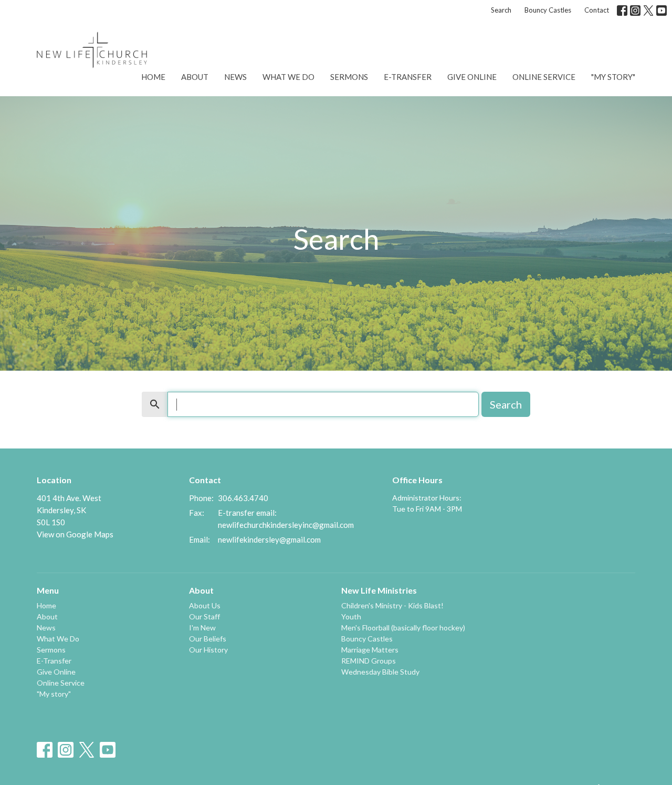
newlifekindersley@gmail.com (269, 539)
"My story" (613, 76)
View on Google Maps (75, 534)
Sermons (349, 76)
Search (501, 10)
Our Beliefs (207, 638)
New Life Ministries (379, 590)
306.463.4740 (243, 498)
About (194, 76)
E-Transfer (408, 76)
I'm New (202, 627)
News (235, 76)
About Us (204, 605)
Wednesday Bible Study (380, 671)
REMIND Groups (368, 660)
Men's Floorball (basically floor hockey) (403, 627)
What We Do (288, 76)
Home (153, 76)
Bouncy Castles (547, 10)
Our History (208, 649)
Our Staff (204, 616)
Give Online (472, 76)
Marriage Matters (369, 649)
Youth (351, 616)
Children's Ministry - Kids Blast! (392, 605)
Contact (596, 10)
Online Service (543, 76)
